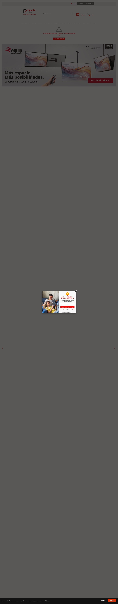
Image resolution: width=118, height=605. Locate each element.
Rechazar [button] (103, 600)
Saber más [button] (47, 600)
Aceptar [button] (112, 600)
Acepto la (68, 309)
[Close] (76, 291)
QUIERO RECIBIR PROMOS (67, 307)
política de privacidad (69, 309)
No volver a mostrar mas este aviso (68, 312)
